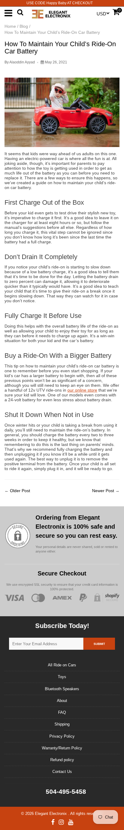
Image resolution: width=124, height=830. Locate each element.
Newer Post (103, 490)
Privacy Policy (62, 736)
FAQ (62, 712)
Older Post (20, 490)
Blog (24, 26)
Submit (99, 644)
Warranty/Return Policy (62, 748)
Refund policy (62, 760)
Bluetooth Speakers (62, 689)
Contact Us (62, 771)
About (62, 700)
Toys (62, 677)
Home (10, 26)
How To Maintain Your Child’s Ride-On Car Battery (60, 47)
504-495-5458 (65, 791)
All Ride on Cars (62, 665)
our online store (82, 390)
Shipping (62, 724)
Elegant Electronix (51, 813)
